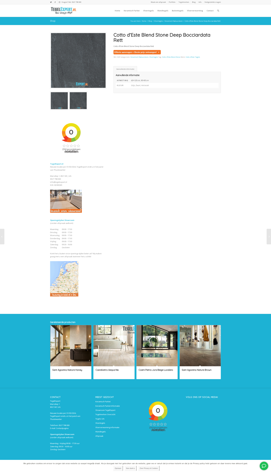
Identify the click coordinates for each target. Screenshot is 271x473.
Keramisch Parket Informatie (107, 406)
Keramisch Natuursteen (139, 57)
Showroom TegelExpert (105, 410)
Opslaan (118, 468)
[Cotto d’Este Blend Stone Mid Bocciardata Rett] (2, 236)
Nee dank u (130, 468)
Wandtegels (100, 431)
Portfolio (172, 2)
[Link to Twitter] (51, 2)
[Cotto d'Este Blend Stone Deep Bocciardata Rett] (78, 60)
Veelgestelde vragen (213, 2)
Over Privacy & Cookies (149, 468)
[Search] (218, 10)
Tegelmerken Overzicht (105, 414)
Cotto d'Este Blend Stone (171, 57)
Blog (194, 2)
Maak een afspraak (158, 2)
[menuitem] (158, 2)
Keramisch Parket (103, 401)
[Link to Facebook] (55, 2)
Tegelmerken (183, 2)
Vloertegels (153, 57)
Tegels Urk (99, 418)
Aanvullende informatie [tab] (125, 69)
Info (200, 2)
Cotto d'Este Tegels (193, 57)
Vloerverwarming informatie (107, 427)
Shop (52, 20)
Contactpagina (62, 428)
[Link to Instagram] (59, 2)
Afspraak (99, 436)
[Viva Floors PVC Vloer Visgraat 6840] (269, 236)
